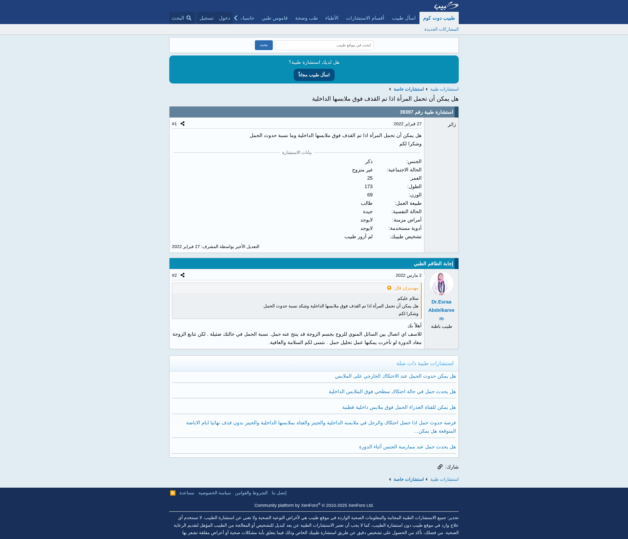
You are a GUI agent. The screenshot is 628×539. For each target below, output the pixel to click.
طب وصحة (306, 18)
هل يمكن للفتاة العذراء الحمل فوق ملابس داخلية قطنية (399, 407)
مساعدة (187, 492)
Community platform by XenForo (314, 505)
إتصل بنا (279, 492)
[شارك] (182, 123)
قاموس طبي (275, 18)
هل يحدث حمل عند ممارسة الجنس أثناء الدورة (407, 446)
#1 (174, 123)
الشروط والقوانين (251, 492)
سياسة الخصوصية (214, 492)
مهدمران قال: (406, 288)
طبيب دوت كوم (439, 18)
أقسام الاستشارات (365, 18)
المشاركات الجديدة (441, 29)
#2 (174, 275)
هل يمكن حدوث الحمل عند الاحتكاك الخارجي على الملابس (395, 376)
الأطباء (332, 18)
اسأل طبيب (404, 18)
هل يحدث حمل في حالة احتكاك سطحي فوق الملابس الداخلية (392, 391)
